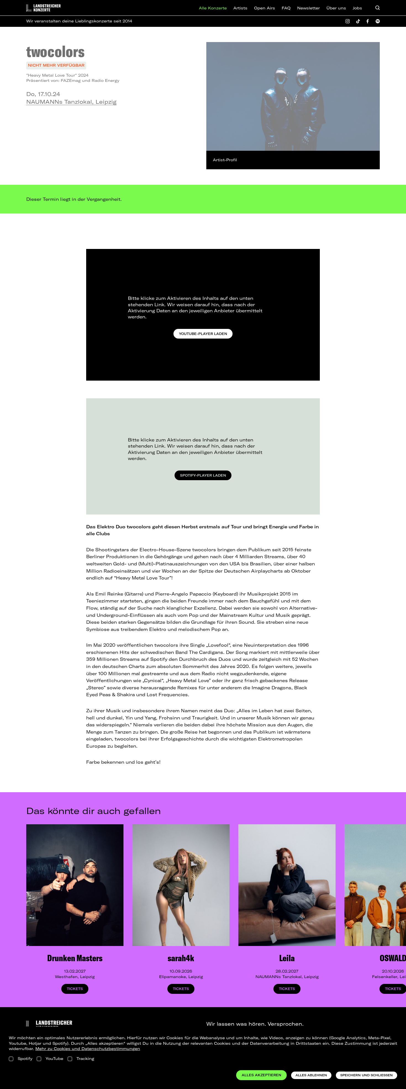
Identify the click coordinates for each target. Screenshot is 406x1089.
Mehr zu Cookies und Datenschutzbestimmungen (87, 1048)
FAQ (286, 8)
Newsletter (308, 8)
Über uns (336, 8)
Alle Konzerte (213, 8)
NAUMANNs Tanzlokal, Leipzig (71, 101)
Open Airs (264, 8)
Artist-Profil (225, 159)
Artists (240, 8)
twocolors (55, 51)
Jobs (357, 8)
